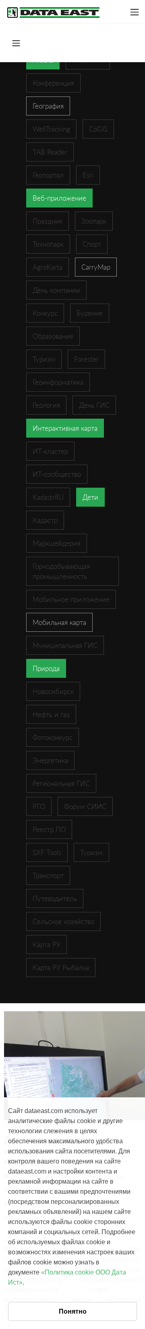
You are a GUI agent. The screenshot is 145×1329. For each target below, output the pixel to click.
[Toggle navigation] (134, 12)
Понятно (73, 1311)
